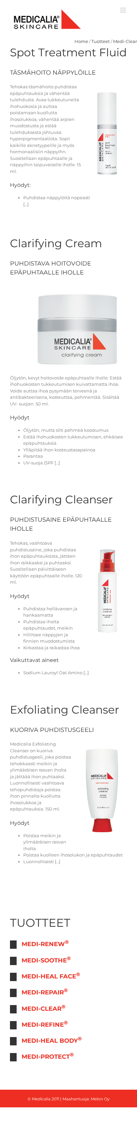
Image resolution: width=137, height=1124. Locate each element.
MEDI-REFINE (45, 1023)
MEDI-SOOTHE (46, 959)
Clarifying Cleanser (61, 499)
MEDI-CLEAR (44, 1007)
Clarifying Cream (56, 243)
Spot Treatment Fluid (68, 52)
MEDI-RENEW (45, 943)
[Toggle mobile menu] (123, 10)
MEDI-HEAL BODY (52, 1039)
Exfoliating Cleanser (64, 709)
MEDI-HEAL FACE (51, 975)
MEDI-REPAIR (45, 991)
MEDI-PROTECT (48, 1055)
